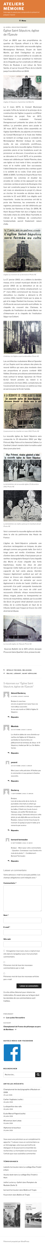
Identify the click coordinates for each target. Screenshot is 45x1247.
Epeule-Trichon (14, 670)
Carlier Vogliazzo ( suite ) (13, 1099)
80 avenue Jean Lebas (12, 1121)
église (10, 673)
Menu (24, 21)
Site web (7, 939)
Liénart (17, 673)
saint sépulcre (29, 673)
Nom (6, 915)
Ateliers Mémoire (13, 6)
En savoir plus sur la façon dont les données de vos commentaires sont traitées (21, 998)
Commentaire (9, 883)
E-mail (6, 927)
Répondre (15, 717)
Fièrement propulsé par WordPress (16, 1241)
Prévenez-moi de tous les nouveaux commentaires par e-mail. (18, 966)
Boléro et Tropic (30, 1190)
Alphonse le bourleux (12, 1128)
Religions (27, 670)
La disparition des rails (12, 1106)
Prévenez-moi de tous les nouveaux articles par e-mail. (21, 977)
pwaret (24, 27)
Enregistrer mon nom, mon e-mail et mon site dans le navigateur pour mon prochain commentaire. (21, 954)
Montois (14, 726)
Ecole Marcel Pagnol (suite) (14, 1114)
